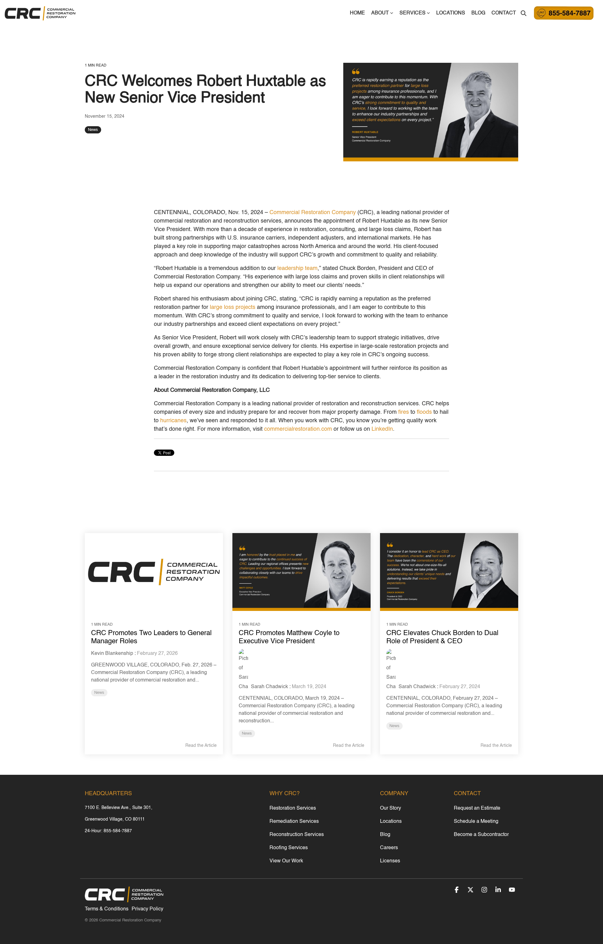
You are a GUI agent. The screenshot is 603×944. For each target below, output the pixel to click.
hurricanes (173, 420)
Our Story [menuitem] (390, 808)
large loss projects (232, 307)
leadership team (297, 268)
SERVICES (412, 13)
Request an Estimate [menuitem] (477, 808)
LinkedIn (382, 429)
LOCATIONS (450, 13)
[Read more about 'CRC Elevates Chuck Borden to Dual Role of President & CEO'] (449, 572)
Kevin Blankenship (112, 653)
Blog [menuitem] (385, 834)
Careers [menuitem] (389, 847)
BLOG (478, 13)
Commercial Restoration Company (312, 212)
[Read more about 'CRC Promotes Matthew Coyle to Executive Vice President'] (301, 572)
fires (403, 412)
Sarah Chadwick (269, 686)
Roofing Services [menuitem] (288, 847)
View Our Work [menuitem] (286, 861)
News (93, 130)
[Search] (523, 13)
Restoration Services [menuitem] (292, 808)
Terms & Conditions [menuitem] (106, 909)
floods (424, 412)
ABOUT (380, 13)
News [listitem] (99, 693)
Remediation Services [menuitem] (294, 821)
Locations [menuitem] (391, 821)
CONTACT (504, 13)
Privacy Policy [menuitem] (147, 909)
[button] (457, 890)
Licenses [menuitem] (390, 861)
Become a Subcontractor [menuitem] (481, 834)
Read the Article (201, 745)
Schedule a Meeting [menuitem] (476, 821)
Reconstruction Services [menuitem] (296, 834)
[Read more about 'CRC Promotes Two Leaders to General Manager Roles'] (154, 572)
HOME (357, 13)
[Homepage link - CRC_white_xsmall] (124, 899)
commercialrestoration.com (298, 429)
